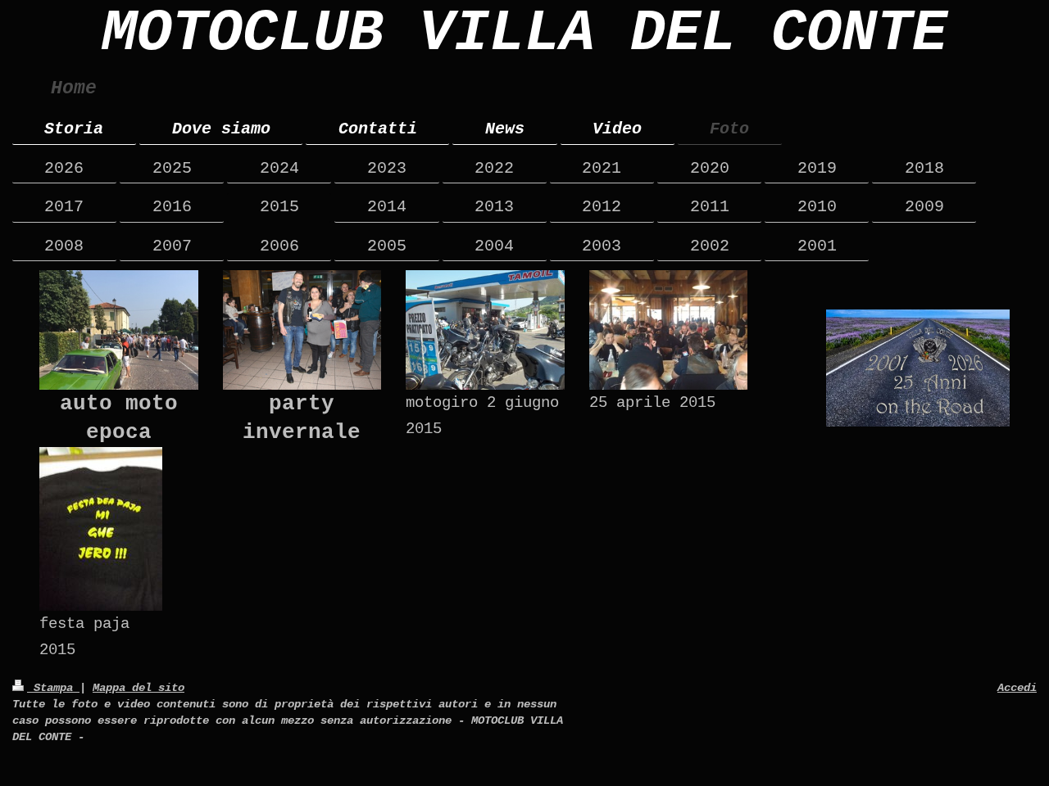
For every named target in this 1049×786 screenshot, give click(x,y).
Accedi (1017, 687)
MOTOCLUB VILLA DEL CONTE (524, 33)
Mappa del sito (138, 687)
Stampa (53, 687)
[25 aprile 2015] (668, 329)
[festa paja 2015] (100, 529)
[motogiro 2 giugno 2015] (485, 329)
